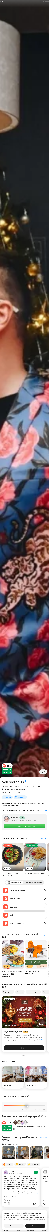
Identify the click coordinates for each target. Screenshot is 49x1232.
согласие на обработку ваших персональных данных (24, 1220)
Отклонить (14, 1226)
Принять (35, 1226)
